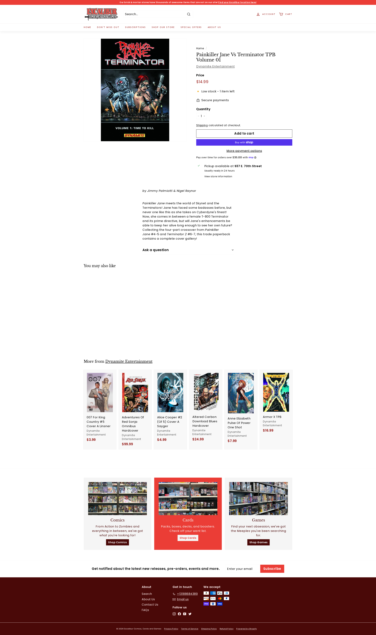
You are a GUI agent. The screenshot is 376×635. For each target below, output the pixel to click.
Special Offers (191, 27)
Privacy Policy (171, 628)
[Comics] (117, 498)
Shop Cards (188, 538)
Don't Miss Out (108, 27)
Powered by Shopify (246, 628)
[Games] (258, 498)
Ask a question (155, 250)
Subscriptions (135, 27)
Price (200, 75)
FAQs (145, 610)
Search (147, 594)
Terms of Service (189, 628)
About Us (214, 27)
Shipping (202, 125)
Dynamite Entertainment (215, 66)
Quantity (203, 109)
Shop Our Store (163, 27)
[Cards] (188, 498)
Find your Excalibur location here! (237, 2)
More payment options (244, 151)
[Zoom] (135, 90)
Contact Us (150, 605)
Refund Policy (227, 628)
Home (87, 27)
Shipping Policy (209, 628)
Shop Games (258, 542)
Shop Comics (117, 542)
